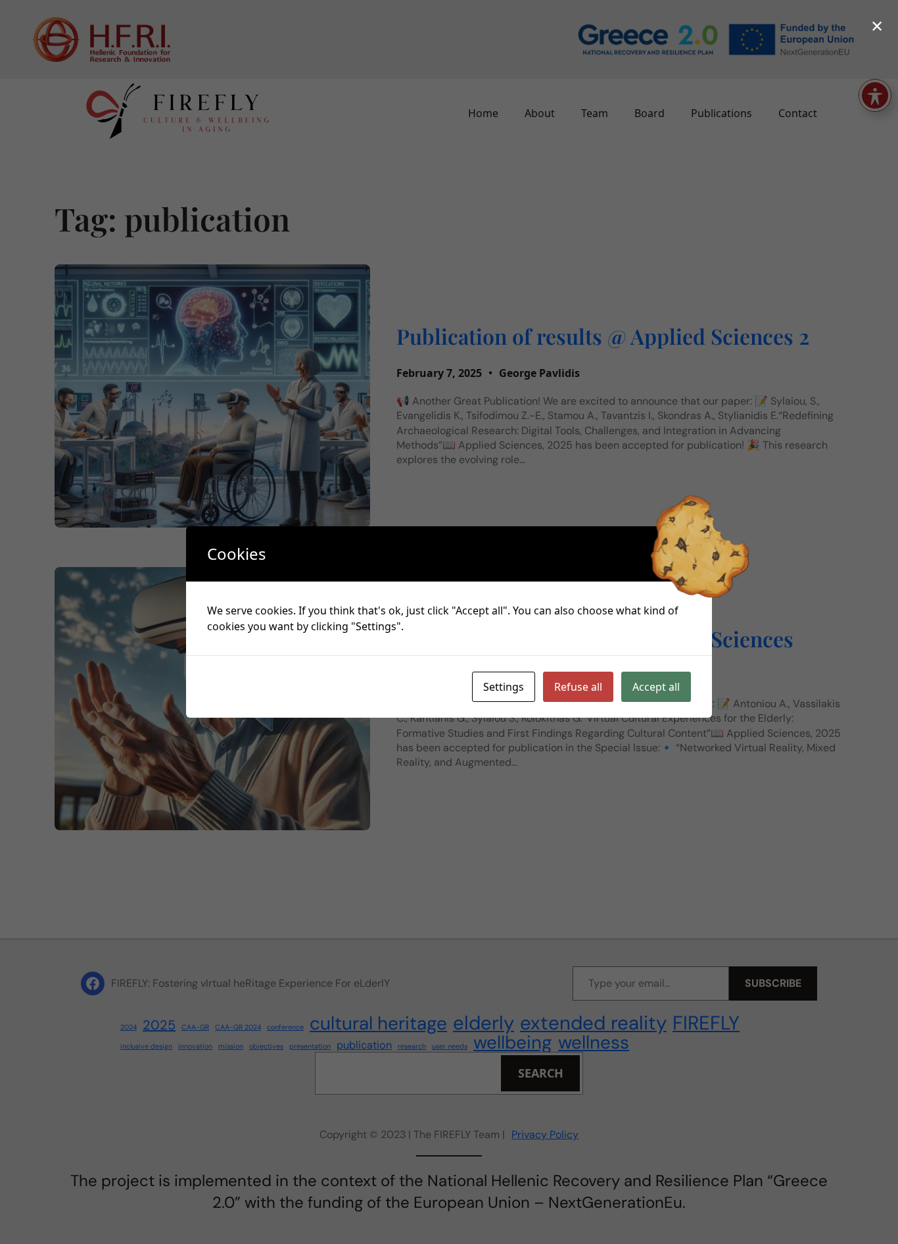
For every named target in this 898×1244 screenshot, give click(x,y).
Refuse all (578, 687)
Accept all (656, 687)
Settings (503, 687)
